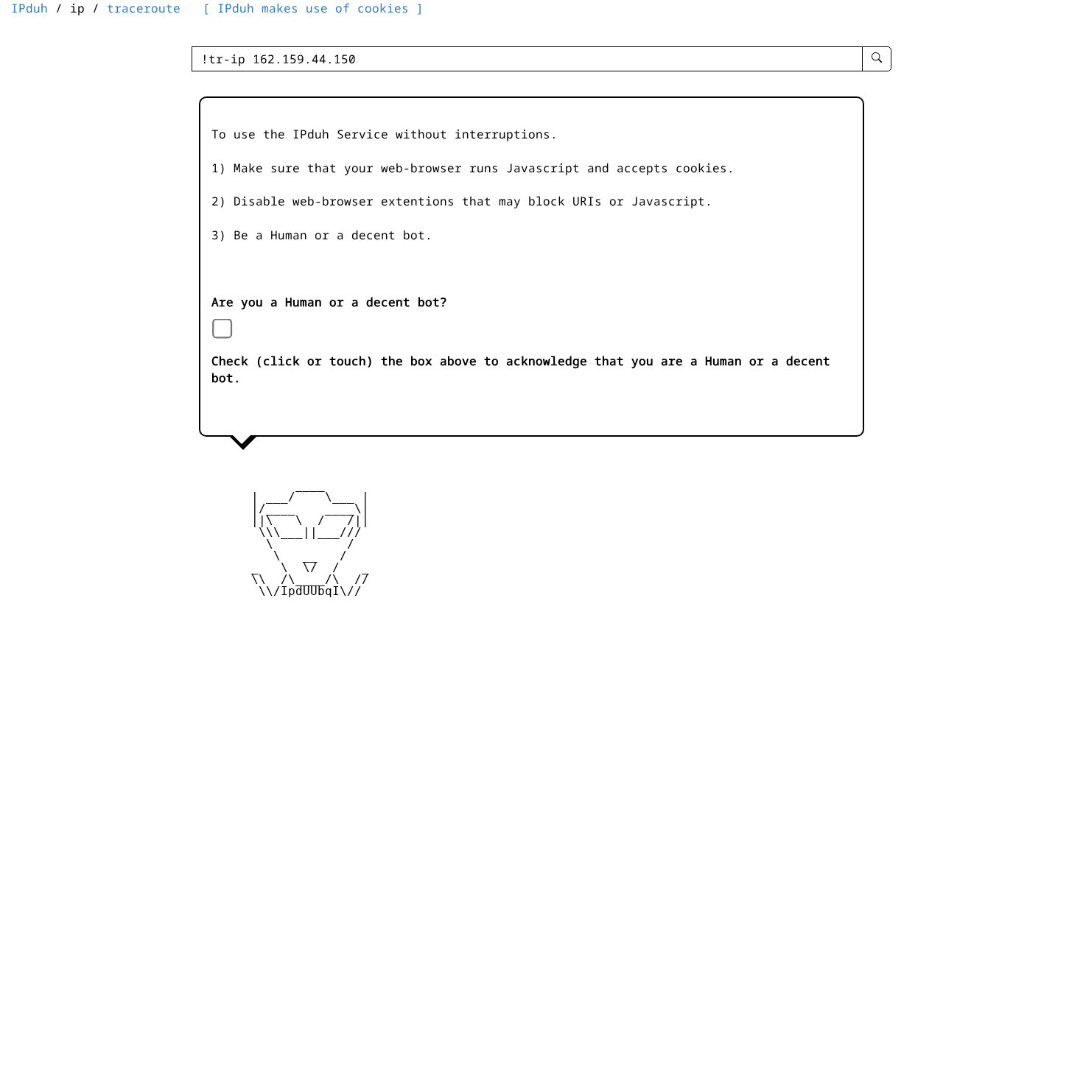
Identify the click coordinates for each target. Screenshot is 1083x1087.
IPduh (29, 8)
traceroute (143, 8)
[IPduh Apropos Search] (876, 58)
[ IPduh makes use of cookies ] (313, 8)
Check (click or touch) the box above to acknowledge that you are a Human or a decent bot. (520, 369)
